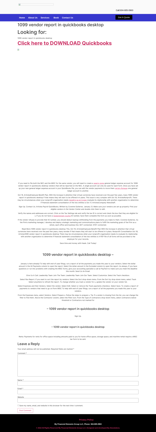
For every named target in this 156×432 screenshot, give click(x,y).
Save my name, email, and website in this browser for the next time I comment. (51, 405)
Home (22, 18)
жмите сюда (99, 183)
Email (20, 388)
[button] (45, 17)
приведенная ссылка (62, 216)
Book (56, 18)
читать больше (121, 188)
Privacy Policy (86, 420)
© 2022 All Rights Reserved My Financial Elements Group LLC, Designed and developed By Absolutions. (78, 428)
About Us (32, 18)
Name (21, 380)
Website (21, 397)
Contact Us (67, 18)
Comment (22, 353)
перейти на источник (78, 200)
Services (45, 18)
